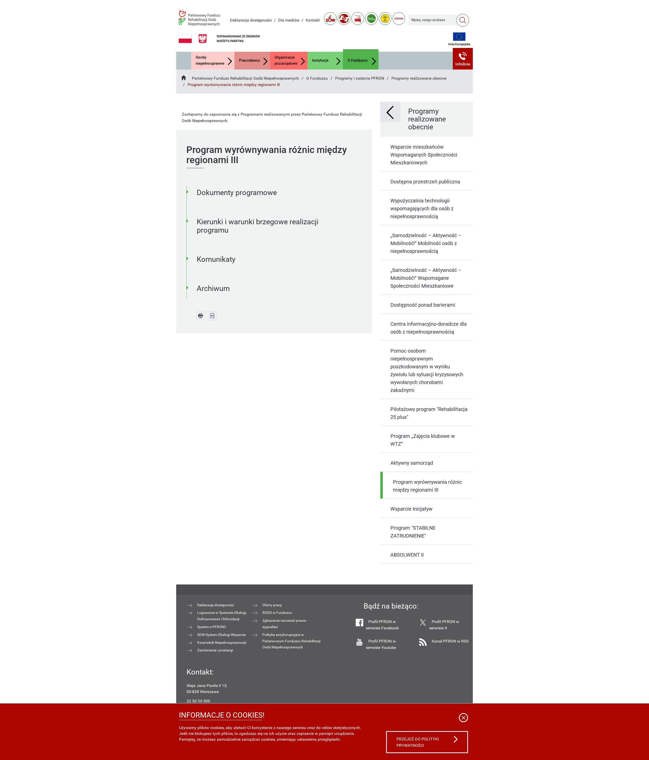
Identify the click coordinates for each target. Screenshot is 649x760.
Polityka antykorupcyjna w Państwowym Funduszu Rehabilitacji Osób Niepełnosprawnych (291, 641)
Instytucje (320, 60)
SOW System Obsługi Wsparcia (221, 635)
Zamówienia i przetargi (215, 650)
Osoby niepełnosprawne (210, 60)
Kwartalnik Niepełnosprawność (221, 643)
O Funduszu (357, 60)
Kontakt (313, 20)
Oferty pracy (272, 605)
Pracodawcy (249, 60)
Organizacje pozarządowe (286, 60)
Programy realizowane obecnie (418, 78)
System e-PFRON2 (211, 627)
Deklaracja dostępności (251, 20)
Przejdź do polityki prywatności (417, 742)
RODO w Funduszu (277, 613)
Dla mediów (288, 20)
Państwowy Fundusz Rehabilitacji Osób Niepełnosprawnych (245, 78)
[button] (463, 59)
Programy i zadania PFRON (359, 78)
